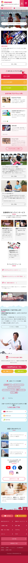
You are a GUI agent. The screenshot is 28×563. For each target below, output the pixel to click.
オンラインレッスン (18, 384)
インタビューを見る (14, 326)
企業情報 (7, 547)
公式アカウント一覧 (14, 478)
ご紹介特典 (14, 538)
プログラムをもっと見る (14, 148)
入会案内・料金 (4, 525)
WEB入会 (8, 415)
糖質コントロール (21, 389)
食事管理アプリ (8, 384)
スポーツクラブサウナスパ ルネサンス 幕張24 (10, 5)
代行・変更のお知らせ (9, 282)
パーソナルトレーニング (20, 8)
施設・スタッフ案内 (5, 529)
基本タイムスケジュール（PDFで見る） (14, 276)
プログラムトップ (7, 8)
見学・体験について (7, 371)
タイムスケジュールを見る (14, 23)
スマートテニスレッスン (14, 387)
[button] (14, 76)
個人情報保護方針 (20, 547)
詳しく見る (14, 64)
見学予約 (8, 419)
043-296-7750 (14, 407)
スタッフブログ (22, 515)
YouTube (8, 515)
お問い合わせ (21, 371)
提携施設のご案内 (14, 543)
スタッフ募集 (14, 392)
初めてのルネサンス (5, 521)
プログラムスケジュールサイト (11, 270)
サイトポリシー (12, 547)
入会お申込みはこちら (14, 367)
